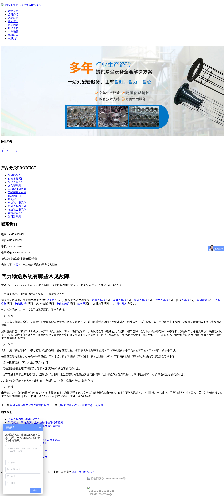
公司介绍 (13, 14)
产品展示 (13, 18)
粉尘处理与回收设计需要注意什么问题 (80, 405)
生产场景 (13, 31)
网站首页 (13, 11)
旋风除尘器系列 (17, 206)
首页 (15, 264)
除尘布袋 (202, 300)
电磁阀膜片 (63, 303)
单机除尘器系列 (17, 202)
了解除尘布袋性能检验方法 (23, 419)
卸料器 (81, 303)
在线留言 (13, 35)
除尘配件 (122, 303)
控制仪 (12, 199)
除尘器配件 (14, 175)
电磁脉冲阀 (21, 303)
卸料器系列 (14, 216)
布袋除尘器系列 (17, 209)
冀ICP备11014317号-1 (84, 471)
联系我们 (13, 38)
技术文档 (13, 28)
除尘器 (50, 300)
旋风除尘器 (140, 300)
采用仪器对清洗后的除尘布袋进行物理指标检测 (35, 422)
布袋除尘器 (98, 300)
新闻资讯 (13, 21)
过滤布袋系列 (16, 178)
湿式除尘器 (161, 300)
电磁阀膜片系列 (17, 192)
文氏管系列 (14, 185)
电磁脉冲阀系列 (17, 189)
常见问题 (13, 24)
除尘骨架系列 (16, 182)
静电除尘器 (119, 300)
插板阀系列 (14, 195)
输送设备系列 (16, 213)
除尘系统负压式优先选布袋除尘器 (29, 405)
